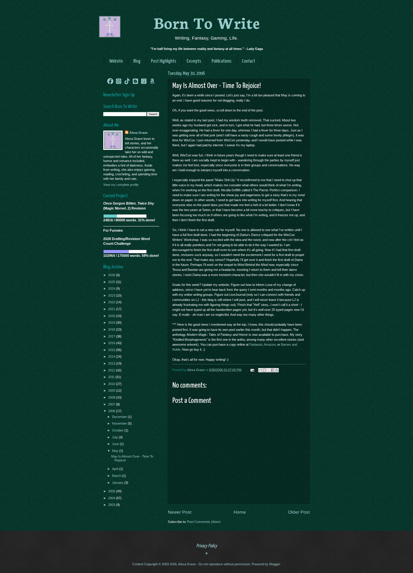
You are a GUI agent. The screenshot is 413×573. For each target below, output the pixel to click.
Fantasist (255, 344)
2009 (112, 390)
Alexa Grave (138, 132)
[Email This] (260, 370)
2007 (112, 404)
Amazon (270, 344)
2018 (112, 329)
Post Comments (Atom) (204, 522)
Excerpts (194, 61)
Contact (248, 61)
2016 (112, 343)
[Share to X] (268, 370)
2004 (112, 498)
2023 (112, 295)
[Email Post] (252, 370)
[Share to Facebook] (272, 370)
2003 (112, 505)
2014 (112, 356)
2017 (112, 336)
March (117, 476)
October (118, 430)
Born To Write (207, 22)
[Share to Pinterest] (276, 370)
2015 (112, 350)
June (116, 444)
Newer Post (179, 512)
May (115, 451)
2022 (112, 302)
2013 (112, 363)
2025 (112, 282)
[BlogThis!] (264, 370)
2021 (112, 309)
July (115, 437)
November (120, 423)
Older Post (299, 512)
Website (116, 61)
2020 (112, 316)
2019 (112, 322)
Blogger (274, 564)
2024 (112, 288)
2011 (112, 377)
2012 (112, 370)
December (120, 417)
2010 (112, 384)
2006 (112, 411)
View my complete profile (121, 184)
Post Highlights (163, 61)
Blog (136, 61)
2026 (112, 275)
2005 (112, 491)
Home (240, 512)
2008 (112, 397)
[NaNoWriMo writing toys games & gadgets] (131, 216)
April (115, 469)
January (118, 482)
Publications (221, 61)
